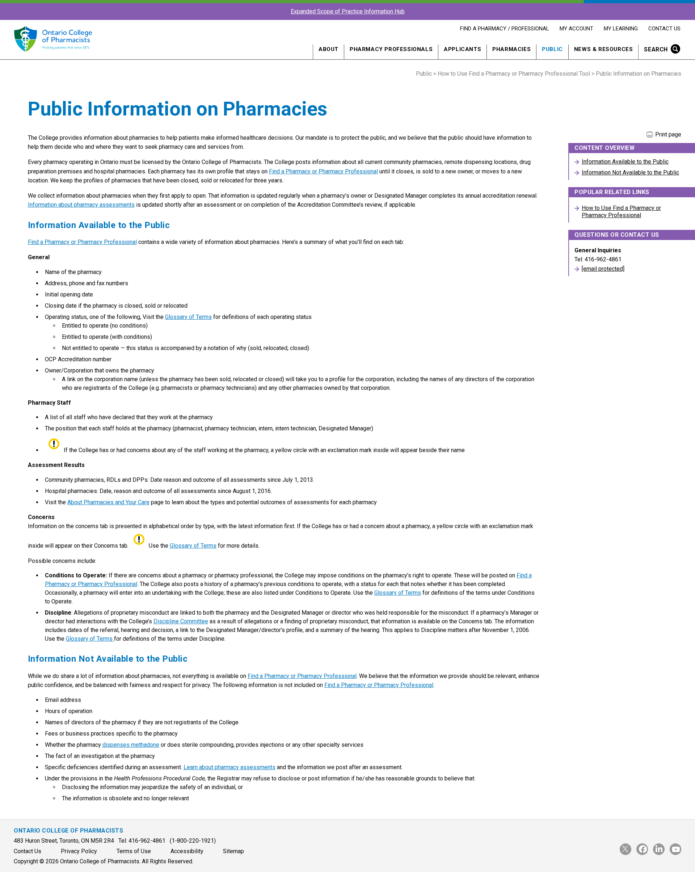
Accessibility (186, 851)
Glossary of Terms (188, 316)
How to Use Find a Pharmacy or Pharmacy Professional (621, 212)
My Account (576, 28)
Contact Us (664, 28)
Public (424, 73)
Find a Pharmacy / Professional (504, 28)
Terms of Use (134, 851)
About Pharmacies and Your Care (108, 502)
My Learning (620, 28)
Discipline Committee (180, 621)
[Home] (53, 55)
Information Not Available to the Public (630, 172)
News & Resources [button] (603, 49)
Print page (667, 134)
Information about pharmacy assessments (81, 204)
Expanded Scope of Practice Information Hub (348, 11)
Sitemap (233, 851)
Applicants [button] (462, 49)
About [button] (328, 49)
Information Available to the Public (625, 161)
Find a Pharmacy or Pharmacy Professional (323, 171)
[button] (660, 50)
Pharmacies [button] (511, 49)
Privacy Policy (79, 851)
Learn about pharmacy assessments (229, 767)
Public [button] (552, 49)
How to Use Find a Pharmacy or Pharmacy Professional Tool (514, 73)
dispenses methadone (130, 744)
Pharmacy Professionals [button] (391, 49)
